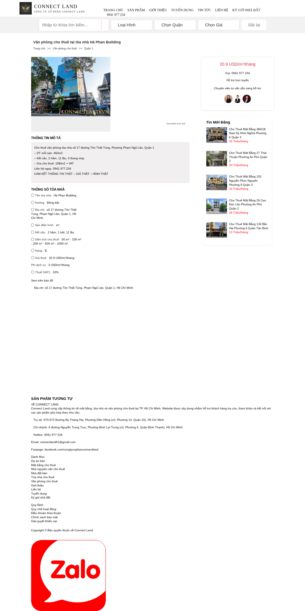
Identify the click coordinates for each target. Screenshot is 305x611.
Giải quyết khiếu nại (44, 521)
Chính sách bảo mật (44, 517)
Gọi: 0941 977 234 (237, 73)
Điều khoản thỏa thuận (46, 513)
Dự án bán (38, 461)
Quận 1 (88, 48)
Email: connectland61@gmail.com (53, 442)
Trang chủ (113, 10)
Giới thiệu (158, 10)
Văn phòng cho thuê (65, 48)
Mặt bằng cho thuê (43, 465)
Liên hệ (221, 10)
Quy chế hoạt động (43, 509)
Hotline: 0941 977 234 (47, 434)
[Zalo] (68, 575)
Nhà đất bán (39, 473)
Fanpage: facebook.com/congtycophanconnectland (64, 449)
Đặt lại (254, 25)
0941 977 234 (116, 14)
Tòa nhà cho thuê (42, 477)
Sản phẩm (136, 10)
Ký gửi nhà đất (246, 10)
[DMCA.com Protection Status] (99, 530)
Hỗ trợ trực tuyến (237, 80)
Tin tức (204, 10)
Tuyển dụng (182, 10)
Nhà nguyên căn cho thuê (48, 469)
